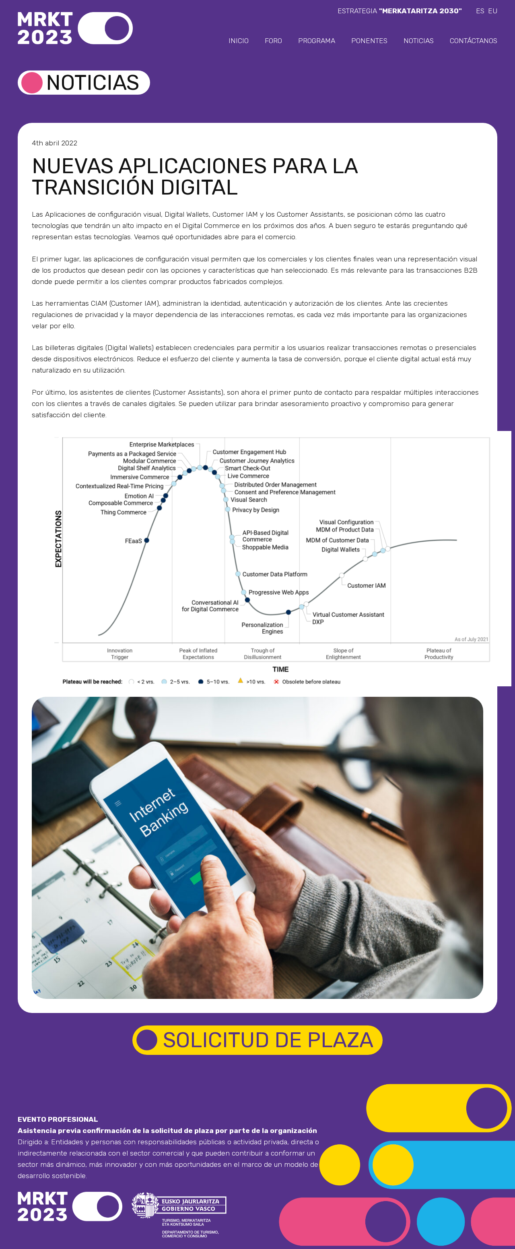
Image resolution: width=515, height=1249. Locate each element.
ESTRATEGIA (400, 11)
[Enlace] (75, 28)
